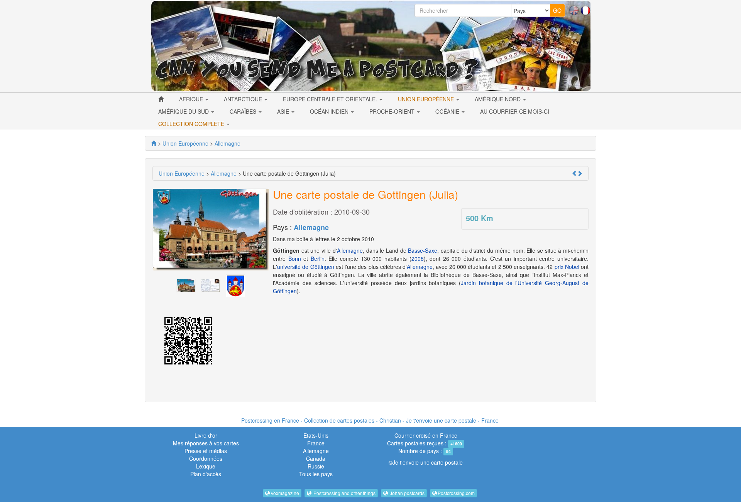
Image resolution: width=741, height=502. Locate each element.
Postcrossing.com (456, 493)
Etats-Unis (315, 435)
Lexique (205, 466)
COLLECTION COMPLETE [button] (192, 124)
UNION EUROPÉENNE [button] (426, 99)
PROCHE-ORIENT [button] (392, 111)
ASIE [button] (284, 111)
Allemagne (311, 227)
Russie (316, 466)
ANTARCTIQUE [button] (244, 99)
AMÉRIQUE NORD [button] (498, 99)
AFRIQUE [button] (192, 99)
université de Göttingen (305, 266)
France (316, 443)
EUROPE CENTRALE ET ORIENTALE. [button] (331, 99)
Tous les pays (316, 474)
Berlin (318, 258)
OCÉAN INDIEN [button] (330, 111)
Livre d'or (206, 435)
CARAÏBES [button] (244, 111)
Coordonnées (205, 458)
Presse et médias (205, 451)
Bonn (294, 258)
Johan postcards (407, 493)
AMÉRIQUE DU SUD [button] (184, 111)
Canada (315, 458)
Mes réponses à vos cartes (206, 443)
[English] (574, 9)
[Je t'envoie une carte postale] (153, 143)
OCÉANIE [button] (448, 111)
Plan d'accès (205, 474)
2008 (417, 258)
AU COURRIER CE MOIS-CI (514, 111)
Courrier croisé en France (425, 435)
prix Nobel (567, 266)
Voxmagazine (285, 493)
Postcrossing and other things (344, 493)
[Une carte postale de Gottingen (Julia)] (186, 285)
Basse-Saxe (422, 250)
